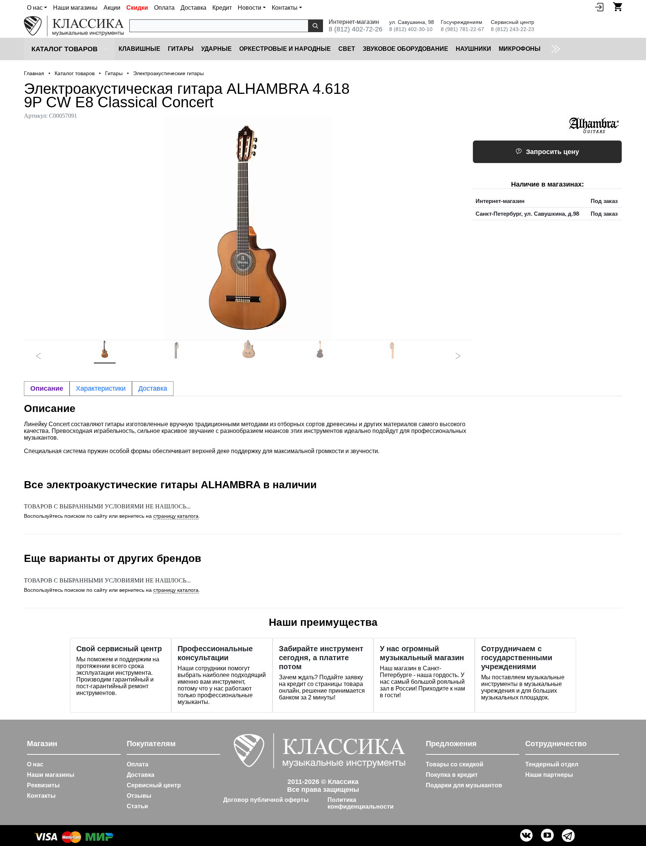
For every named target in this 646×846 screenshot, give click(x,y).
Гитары (181, 49)
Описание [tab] (46, 388)
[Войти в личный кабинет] (599, 6)
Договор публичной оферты (266, 800)
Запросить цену (552, 152)
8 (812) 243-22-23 (512, 29)
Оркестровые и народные (285, 49)
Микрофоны (520, 49)
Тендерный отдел (551, 764)
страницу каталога (176, 516)
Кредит (222, 7)
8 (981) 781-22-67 (462, 29)
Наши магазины (75, 7)
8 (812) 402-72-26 (355, 29)
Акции (112, 7)
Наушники (473, 49)
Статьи (137, 806)
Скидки (137, 7)
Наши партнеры (549, 775)
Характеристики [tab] (101, 388)
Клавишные (139, 49)
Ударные (216, 49)
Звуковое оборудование (405, 49)
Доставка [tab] (152, 388)
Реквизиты (43, 785)
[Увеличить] (248, 228)
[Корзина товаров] (617, 7)
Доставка (193, 7)
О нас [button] (35, 7)
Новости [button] (249, 7)
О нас (35, 764)
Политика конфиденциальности (360, 803)
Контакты (41, 796)
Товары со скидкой (454, 764)
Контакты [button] (285, 7)
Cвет (346, 49)
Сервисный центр (154, 785)
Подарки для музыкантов (464, 785)
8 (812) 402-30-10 (411, 29)
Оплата (164, 7)
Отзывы (139, 796)
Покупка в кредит (452, 775)
